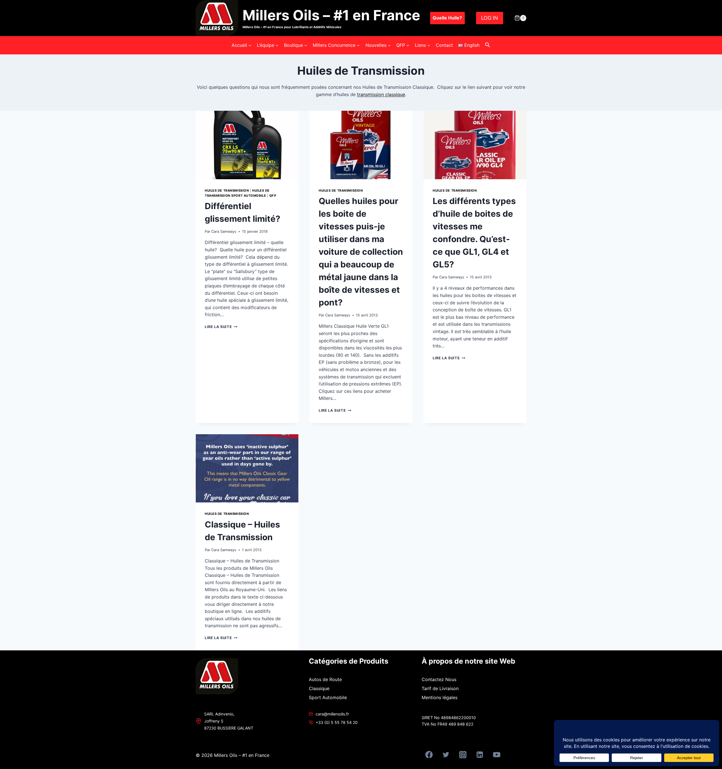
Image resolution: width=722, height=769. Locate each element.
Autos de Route (325, 679)
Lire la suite (221, 327)
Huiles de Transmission (227, 190)
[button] (487, 45)
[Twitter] (446, 754)
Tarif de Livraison (440, 688)
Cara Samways (223, 231)
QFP (272, 196)
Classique (319, 688)
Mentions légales (439, 697)
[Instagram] (462, 754)
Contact (444, 45)
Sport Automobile (328, 697)
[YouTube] (496, 754)
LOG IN (489, 18)
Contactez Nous (439, 679)
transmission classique (381, 94)
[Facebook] (429, 754)
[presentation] (247, 145)
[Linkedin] (479, 754)
